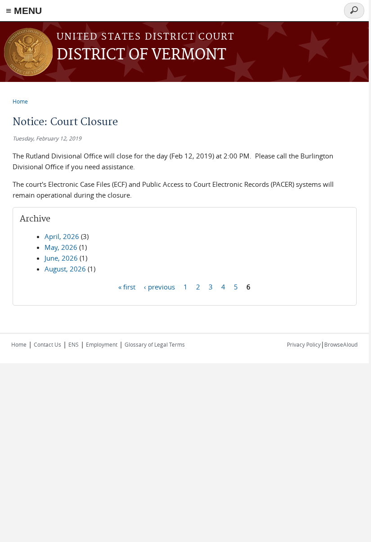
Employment (101, 344)
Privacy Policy (304, 344)
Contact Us (47, 344)
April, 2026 (62, 236)
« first (126, 286)
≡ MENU (24, 10)
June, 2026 (61, 257)
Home (20, 101)
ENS (73, 344)
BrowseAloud (341, 344)
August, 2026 (65, 268)
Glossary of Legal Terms (155, 344)
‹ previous (159, 286)
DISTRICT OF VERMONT (141, 55)
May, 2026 (61, 247)
